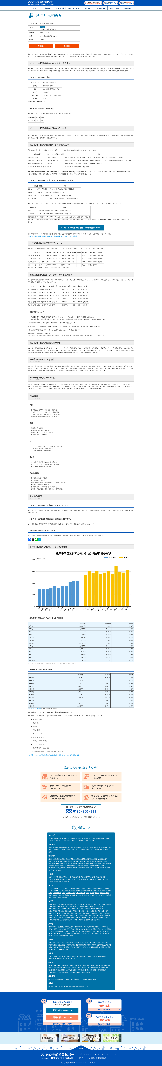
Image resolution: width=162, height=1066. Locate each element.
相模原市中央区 (73, 868)
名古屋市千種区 (53, 986)
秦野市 (97, 868)
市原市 (69, 879)
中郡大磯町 (56, 859)
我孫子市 (83, 879)
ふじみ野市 (93, 890)
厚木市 (68, 859)
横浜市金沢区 (93, 865)
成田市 (79, 879)
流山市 (97, 879)
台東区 (75, 838)
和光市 (92, 893)
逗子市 (55, 870)
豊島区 (87, 840)
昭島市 (96, 847)
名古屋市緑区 (81, 986)
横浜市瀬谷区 (106, 863)
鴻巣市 (60, 897)
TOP (34, 8)
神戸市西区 (61, 929)
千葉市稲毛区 (76, 877)
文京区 (93, 838)
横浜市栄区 (74, 863)
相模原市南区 (82, 868)
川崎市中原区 (85, 859)
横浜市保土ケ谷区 (102, 861)
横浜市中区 (93, 861)
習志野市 (51, 881)
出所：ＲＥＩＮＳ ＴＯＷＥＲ (34, 708)
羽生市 (98, 895)
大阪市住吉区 (71, 908)
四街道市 (64, 879)
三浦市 (50, 859)
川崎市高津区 (68, 861)
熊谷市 (89, 895)
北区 (65, 838)
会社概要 (127, 8)
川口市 (107, 893)
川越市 (50, 895)
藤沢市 (50, 870)
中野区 (61, 838)
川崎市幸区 (60, 861)
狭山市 (93, 895)
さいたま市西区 (73, 890)
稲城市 (88, 849)
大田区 (89, 838)
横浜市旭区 (67, 863)
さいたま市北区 (63, 888)
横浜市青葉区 (101, 865)
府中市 (87, 847)
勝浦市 (61, 877)
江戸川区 (51, 840)
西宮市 (83, 929)
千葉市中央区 (67, 877)
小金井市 (81, 847)
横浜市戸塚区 (59, 863)
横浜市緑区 (70, 865)
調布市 (108, 849)
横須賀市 (59, 868)
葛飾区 (83, 840)
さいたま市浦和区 (54, 890)
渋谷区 (61, 840)
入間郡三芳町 (57, 893)
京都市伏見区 (61, 945)
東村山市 (51, 849)
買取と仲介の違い (74, 8)
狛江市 (74, 849)
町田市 (79, 849)
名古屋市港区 (62, 986)
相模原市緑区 (90, 868)
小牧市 (88, 986)
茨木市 (71, 915)
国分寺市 (61, 847)
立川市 (92, 849)
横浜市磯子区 (52, 865)
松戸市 (89, 879)
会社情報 (92, 1058)
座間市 (87, 861)
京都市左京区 (69, 942)
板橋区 (107, 838)
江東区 (56, 840)
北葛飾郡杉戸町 (70, 893)
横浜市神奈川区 (61, 865)
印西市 (59, 879)
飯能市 (55, 897)
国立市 (67, 847)
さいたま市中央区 (54, 888)
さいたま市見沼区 (84, 890)
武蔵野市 (64, 849)
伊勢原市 (62, 859)
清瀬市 (69, 849)
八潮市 (63, 893)
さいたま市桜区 (105, 888)
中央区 (56, 838)
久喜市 (108, 890)
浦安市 (102, 879)
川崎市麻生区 (76, 861)
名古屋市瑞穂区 (71, 986)
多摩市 (71, 847)
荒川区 (78, 840)
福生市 (83, 849)
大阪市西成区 (91, 908)
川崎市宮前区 (102, 859)
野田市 (61, 881)
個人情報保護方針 (101, 1058)
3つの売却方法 (61, 8)
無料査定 (67, 46)
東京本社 (62, 1010)
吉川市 (87, 893)
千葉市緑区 (84, 877)
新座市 (69, 895)
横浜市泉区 (81, 863)
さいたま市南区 (73, 888)
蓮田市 (107, 895)
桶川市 (84, 895)
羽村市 (97, 849)
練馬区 (74, 840)
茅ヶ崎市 (107, 868)
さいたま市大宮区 (84, 888)
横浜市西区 (77, 865)
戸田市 (60, 895)
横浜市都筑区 (85, 865)
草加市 (103, 895)
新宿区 (98, 838)
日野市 (91, 847)
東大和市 (108, 847)
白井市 (106, 879)
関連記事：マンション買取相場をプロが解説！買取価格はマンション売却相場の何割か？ (55, 755)
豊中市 (91, 913)
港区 (65, 840)
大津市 (50, 956)
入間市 (50, 893)
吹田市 (101, 913)
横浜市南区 (52, 863)
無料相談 (41, 46)
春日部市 (74, 895)
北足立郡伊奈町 (80, 893)
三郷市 (99, 890)
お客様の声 (101, 8)
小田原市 (78, 859)
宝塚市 (67, 931)
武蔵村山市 (57, 849)
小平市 (76, 847)
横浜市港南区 (98, 863)
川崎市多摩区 (93, 859)
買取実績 (88, 8)
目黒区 (69, 840)
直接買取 (48, 8)
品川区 (79, 838)
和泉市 (56, 917)
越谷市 (50, 897)
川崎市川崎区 (52, 861)
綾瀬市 (102, 868)
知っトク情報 (114, 8)
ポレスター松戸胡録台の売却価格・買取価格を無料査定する (81, 228)
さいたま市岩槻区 (95, 888)
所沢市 (64, 895)
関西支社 (62, 1017)
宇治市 (104, 945)
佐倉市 (50, 877)
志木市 (55, 895)
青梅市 (50, 852)
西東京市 (102, 849)
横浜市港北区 (89, 863)
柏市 (93, 879)
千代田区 (69, 838)
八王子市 (55, 847)
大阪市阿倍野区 (62, 908)
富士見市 (102, 893)
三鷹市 (50, 847)
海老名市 (65, 868)
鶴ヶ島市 (65, 897)
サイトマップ (84, 1058)
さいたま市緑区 (63, 890)
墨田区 (84, 838)
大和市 (73, 859)
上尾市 (103, 890)
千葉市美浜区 (91, 877)
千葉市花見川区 (100, 877)
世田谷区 (51, 838)
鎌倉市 (60, 870)
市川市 (74, 879)
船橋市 (56, 881)
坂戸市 (97, 893)
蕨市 (111, 895)
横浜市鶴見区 (52, 868)
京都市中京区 (78, 942)
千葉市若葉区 (52, 879)
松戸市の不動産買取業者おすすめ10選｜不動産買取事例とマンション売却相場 (53, 236)
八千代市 (55, 877)
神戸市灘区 (61, 927)
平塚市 (83, 861)
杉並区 (103, 838)
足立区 (92, 840)
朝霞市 (79, 895)
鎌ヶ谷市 (66, 881)
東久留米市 (102, 847)
